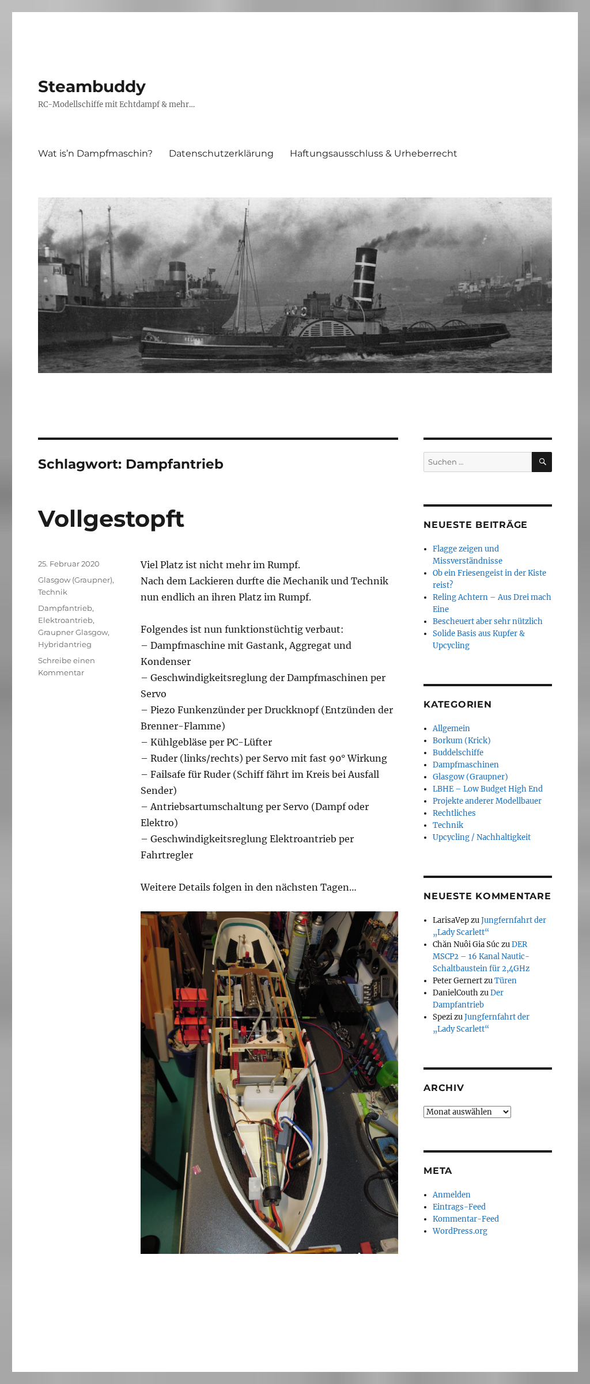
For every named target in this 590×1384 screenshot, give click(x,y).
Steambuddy (92, 86)
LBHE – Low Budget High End (488, 789)
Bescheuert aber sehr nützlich (488, 621)
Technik (52, 591)
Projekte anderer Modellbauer (487, 801)
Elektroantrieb (65, 620)
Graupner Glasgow (73, 632)
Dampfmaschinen (466, 765)
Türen (505, 981)
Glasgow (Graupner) (75, 579)
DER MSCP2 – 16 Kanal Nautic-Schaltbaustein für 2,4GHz (481, 957)
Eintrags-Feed (459, 1207)
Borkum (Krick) (462, 741)
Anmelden (452, 1195)
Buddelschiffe (458, 753)
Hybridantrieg (65, 644)
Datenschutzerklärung (221, 153)
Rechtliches (454, 813)
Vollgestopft (111, 518)
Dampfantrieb (65, 608)
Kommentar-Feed (466, 1219)
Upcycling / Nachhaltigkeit (482, 837)
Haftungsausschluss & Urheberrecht (373, 153)
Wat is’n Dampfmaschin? (95, 153)
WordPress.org (460, 1231)
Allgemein (451, 728)
